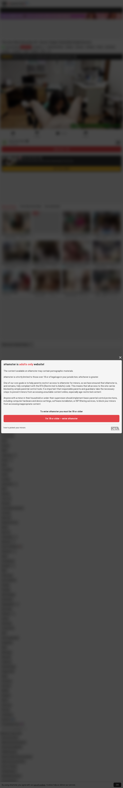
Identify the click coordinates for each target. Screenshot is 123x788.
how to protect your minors (15, 428)
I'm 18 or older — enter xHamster (61, 418)
